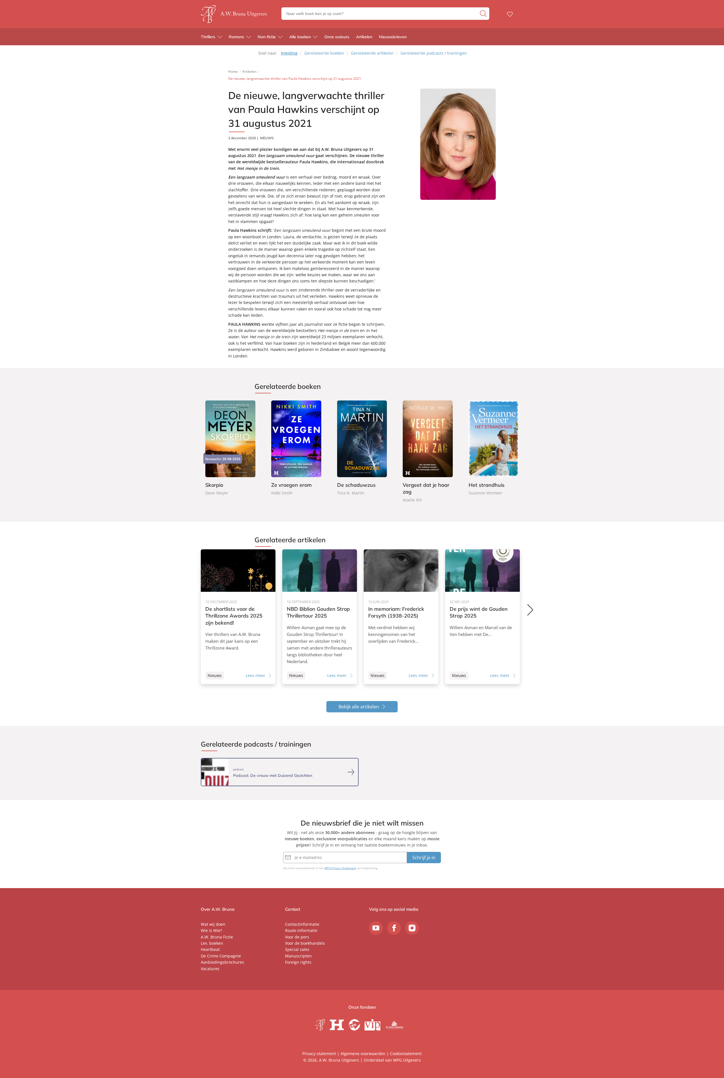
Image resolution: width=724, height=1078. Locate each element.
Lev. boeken (212, 943)
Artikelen (364, 36)
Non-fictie (267, 36)
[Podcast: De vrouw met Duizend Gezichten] (279, 772)
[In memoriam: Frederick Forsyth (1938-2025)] (401, 616)
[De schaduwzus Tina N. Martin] (362, 448)
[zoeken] (484, 13)
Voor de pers (297, 937)
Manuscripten (298, 956)
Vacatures (210, 968)
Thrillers (208, 36)
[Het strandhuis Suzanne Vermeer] (493, 448)
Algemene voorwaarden (363, 1053)
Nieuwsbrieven (393, 36)
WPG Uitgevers (407, 1060)
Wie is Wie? (211, 930)
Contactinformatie (302, 924)
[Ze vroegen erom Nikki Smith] (296, 448)
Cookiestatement (406, 1053)
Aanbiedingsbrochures (222, 962)
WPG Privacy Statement (340, 868)
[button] (531, 610)
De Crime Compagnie (221, 956)
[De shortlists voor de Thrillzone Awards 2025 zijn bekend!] (238, 616)
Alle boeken (300, 36)
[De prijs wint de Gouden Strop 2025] (482, 616)
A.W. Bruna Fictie (217, 937)
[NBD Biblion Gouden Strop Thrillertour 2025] (319, 616)
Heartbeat (210, 949)
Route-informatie (301, 930)
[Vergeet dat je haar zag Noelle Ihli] (427, 452)
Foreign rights (298, 962)
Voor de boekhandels (305, 943)
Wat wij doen (213, 924)
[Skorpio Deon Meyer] (230, 448)
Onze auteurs (336, 36)
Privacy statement (319, 1053)
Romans (236, 36)
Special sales (297, 949)
